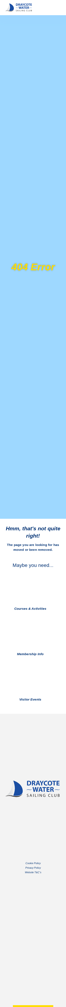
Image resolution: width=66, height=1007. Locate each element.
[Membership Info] (47, 654)
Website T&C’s (33, 872)
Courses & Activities (30, 608)
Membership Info (30, 654)
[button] (58, 7)
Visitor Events (30, 699)
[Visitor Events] (45, 699)
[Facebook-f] (30, 941)
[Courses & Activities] (50, 608)
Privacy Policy (33, 868)
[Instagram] (36, 941)
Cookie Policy (33, 863)
